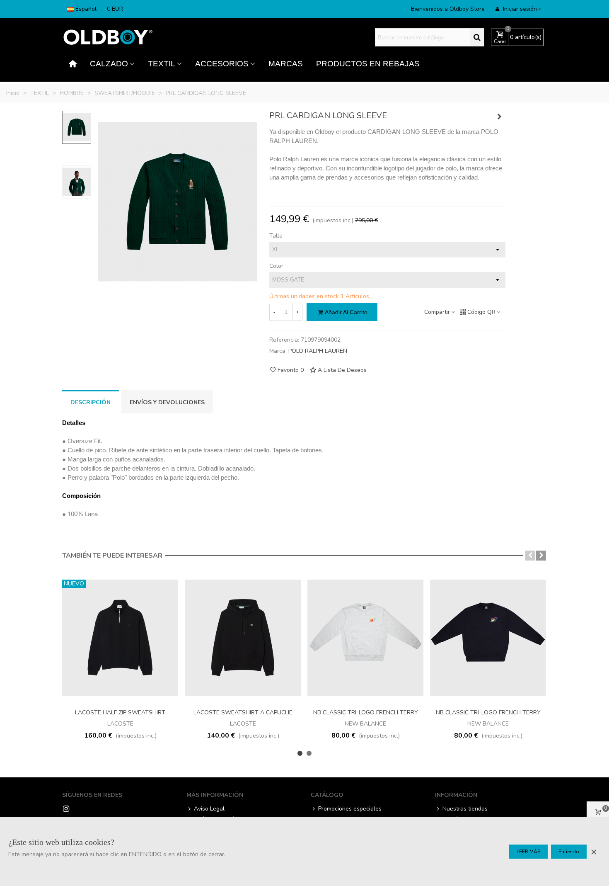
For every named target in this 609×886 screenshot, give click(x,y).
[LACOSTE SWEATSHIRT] (499, 117)
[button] (530, 556)
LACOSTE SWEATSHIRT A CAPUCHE (242, 712)
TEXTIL (161, 63)
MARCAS (285, 63)
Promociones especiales (350, 809)
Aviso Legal (209, 809)
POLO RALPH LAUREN (317, 351)
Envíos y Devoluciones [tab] (167, 402)
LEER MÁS (528, 851)
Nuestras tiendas (465, 809)
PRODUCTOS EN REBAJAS (368, 63)
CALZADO (109, 63)
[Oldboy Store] (107, 37)
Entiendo (568, 851)
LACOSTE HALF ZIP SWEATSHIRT (120, 712)
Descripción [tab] (90, 402)
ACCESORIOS (222, 63)
